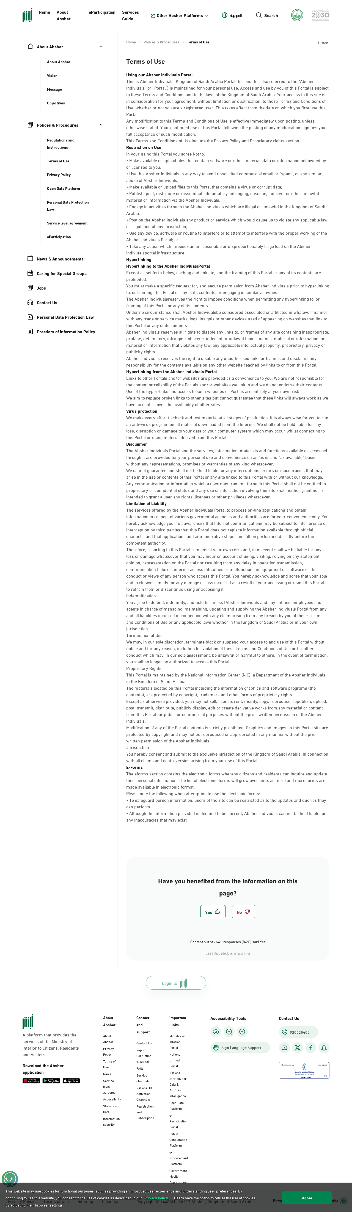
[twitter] (297, 1047)
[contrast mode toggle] (216, 1031)
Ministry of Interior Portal (177, 1041)
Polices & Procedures (161, 41)
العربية (236, 15)
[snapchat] (324, 1047)
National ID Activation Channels (144, 1093)
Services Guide (130, 15)
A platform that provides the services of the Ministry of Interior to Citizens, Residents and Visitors (51, 1044)
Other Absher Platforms (180, 15)
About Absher (64, 15)
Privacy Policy (108, 1051)
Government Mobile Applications (178, 1176)
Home (44, 12)
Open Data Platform (176, 1105)
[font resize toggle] (229, 1031)
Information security (111, 1121)
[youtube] (284, 1047)
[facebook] (310, 1047)
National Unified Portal (175, 1060)
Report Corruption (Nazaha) (144, 1055)
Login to (169, 983)
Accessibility (112, 1099)
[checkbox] (213, 911)
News (107, 1073)
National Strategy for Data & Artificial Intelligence (177, 1084)
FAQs (140, 1068)
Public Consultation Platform (178, 1139)
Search (271, 15)
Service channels (143, 1078)
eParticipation (102, 12)
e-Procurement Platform (178, 1157)
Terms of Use (109, 1064)
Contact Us (144, 1043)
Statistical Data (110, 1108)
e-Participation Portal (178, 1121)
